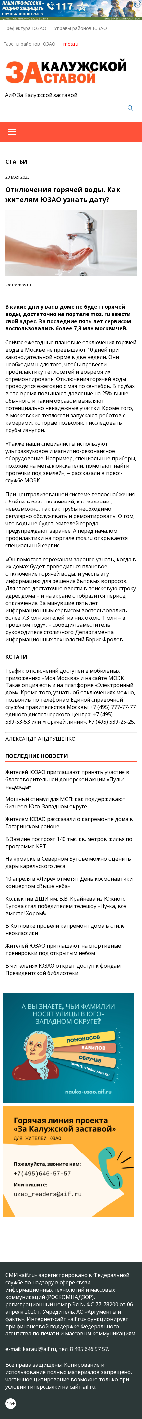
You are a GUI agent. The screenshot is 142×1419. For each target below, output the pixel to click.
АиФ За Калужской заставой (41, 95)
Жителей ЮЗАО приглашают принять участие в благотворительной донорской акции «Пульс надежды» (67, 779)
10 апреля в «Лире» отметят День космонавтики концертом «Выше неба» (69, 882)
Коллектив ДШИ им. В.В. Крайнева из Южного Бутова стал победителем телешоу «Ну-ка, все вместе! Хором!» (65, 906)
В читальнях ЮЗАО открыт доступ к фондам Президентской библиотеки (63, 969)
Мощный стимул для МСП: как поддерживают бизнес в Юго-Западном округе (65, 803)
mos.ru (70, 44)
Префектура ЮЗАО (24, 28)
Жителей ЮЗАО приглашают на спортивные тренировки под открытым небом (63, 949)
